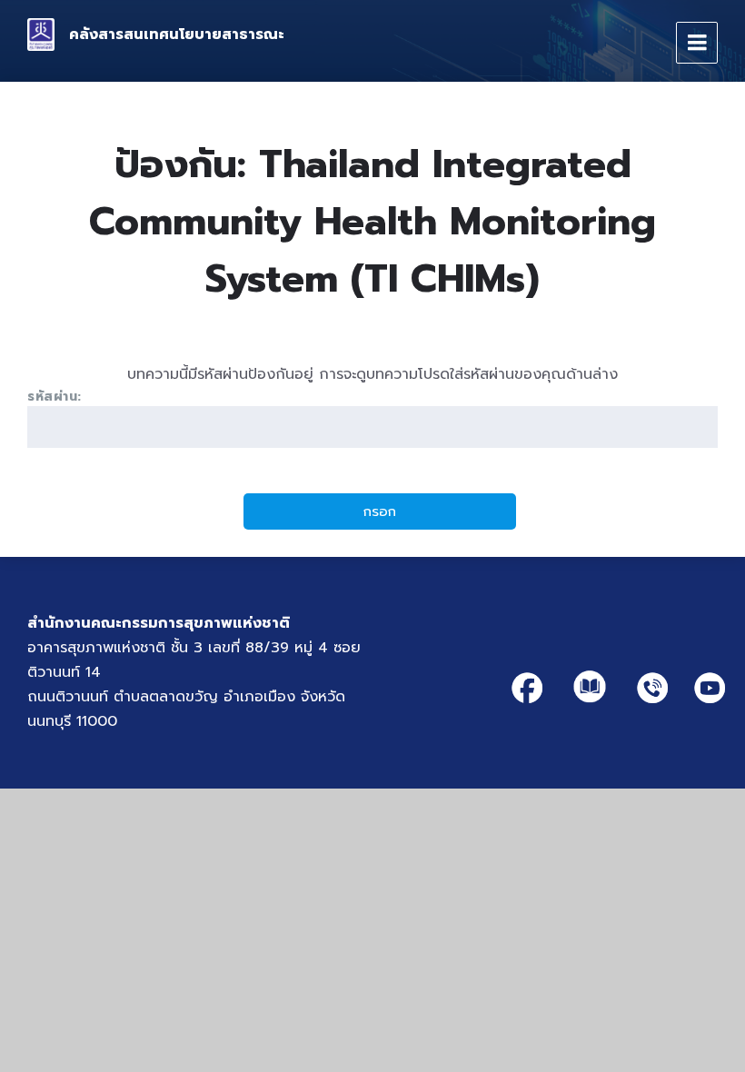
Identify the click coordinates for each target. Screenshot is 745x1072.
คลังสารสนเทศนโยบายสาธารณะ (176, 34)
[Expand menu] (697, 43)
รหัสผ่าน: (54, 396)
